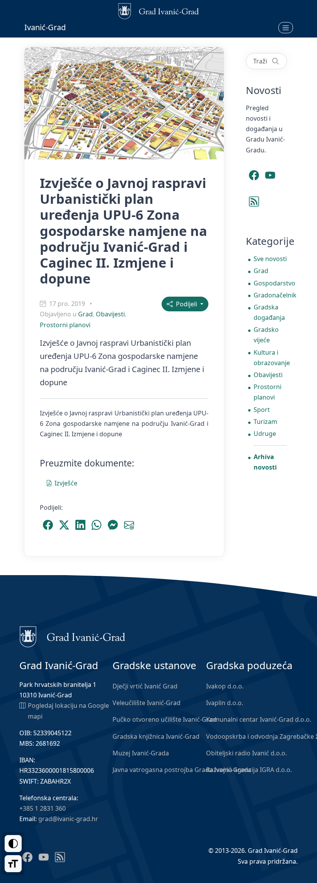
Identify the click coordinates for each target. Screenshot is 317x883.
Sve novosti (270, 258)
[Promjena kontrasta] (13, 843)
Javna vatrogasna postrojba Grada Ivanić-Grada (181, 769)
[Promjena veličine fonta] (13, 863)
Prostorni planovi (65, 325)
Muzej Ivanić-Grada (140, 753)
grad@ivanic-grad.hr (68, 819)
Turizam (265, 421)
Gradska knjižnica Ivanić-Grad (155, 736)
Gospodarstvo (270, 283)
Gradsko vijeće (266, 334)
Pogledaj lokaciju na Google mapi (68, 710)
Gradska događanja (269, 312)
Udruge (265, 433)
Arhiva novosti (265, 462)
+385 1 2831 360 (42, 808)
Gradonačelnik (270, 295)
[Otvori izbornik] (285, 27)
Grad (85, 314)
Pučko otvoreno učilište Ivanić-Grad (164, 719)
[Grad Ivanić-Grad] (72, 636)
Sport (262, 409)
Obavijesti (110, 314)
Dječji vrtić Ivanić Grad (144, 686)
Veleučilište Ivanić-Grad (146, 703)
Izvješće (66, 483)
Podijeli (186, 304)
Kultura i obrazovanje (270, 357)
